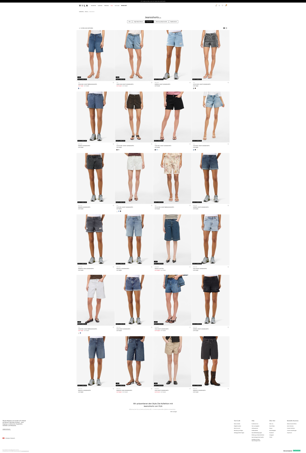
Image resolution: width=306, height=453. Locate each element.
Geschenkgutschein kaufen (258, 437)
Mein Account (237, 428)
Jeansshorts (149, 21)
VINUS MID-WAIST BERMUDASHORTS (87, 84)
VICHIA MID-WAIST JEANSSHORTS (201, 84)
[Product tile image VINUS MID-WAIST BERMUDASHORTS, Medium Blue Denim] (95, 55)
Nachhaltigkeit (272, 430)
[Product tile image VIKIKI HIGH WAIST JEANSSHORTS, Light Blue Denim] (134, 55)
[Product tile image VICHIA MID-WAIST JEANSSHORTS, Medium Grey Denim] (210, 55)
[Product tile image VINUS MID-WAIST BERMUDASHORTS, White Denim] (95, 300)
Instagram (271, 435)
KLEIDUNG (81, 11)
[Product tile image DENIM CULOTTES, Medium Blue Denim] (172, 239)
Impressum (289, 432)
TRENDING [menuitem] (106, 5)
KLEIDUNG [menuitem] (100, 5)
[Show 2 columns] (226, 28)
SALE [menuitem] (112, 5)
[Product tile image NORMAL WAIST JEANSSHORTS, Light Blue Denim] (172, 55)
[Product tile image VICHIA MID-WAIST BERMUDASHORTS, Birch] (172, 178)
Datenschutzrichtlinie (291, 423)
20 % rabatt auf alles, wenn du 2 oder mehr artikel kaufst (153, 1)
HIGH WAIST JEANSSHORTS (200, 268)
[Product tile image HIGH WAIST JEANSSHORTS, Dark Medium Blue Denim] (172, 300)
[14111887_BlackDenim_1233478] (155, 150)
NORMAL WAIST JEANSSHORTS (162, 84)
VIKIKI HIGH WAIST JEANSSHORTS (124, 84)
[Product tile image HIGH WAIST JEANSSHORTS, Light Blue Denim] (210, 239)
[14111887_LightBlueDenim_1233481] (157, 150)
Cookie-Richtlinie (291, 428)
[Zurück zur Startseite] (83, 5)
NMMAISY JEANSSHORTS (199, 390)
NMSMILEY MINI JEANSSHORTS (86, 268)
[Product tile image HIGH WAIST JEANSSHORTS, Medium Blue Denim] (134, 300)
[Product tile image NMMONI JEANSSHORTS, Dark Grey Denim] (95, 178)
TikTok (270, 437)
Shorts (86, 11)
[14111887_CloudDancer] (159, 150)
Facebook (271, 432)
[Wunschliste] (222, 5)
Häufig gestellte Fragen (239, 432)
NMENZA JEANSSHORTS (84, 145)
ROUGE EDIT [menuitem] (124, 5)
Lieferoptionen (255, 428)
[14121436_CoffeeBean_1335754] (195, 88)
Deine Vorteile (237, 423)
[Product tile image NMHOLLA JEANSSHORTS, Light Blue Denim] (134, 239)
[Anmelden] (216, 5)
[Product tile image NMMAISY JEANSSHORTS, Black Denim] (210, 361)
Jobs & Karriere (290, 426)
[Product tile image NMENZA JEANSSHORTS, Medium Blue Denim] (95, 117)
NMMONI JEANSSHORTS (84, 207)
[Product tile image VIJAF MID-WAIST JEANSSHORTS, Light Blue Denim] (210, 117)
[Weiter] (113, 55)
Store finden (272, 426)
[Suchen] (219, 5)
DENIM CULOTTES (159, 268)
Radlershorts (173, 21)
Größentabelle (255, 430)
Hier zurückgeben (255, 426)
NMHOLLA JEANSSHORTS (122, 268)
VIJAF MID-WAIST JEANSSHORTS (163, 145)
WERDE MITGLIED (6, 429)
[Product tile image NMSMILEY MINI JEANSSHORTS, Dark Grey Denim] (95, 239)
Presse (270, 428)
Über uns (271, 423)
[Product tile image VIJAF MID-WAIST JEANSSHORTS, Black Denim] (172, 117)
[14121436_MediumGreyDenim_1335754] (193, 88)
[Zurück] (77, 55)
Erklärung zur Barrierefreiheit (258, 435)
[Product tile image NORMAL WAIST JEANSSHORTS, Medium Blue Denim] (210, 178)
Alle (130, 21)
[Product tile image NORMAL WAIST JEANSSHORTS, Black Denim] (210, 300)
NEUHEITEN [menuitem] (93, 5)
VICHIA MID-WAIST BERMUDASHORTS (164, 207)
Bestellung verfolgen (238, 430)
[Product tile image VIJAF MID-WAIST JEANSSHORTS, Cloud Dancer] (134, 178)
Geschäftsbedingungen (257, 432)
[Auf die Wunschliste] (113, 83)
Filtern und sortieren (87, 28)
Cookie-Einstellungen (292, 430)
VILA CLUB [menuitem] (117, 5)
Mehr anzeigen (173, 411)
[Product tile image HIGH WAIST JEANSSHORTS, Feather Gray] (172, 361)
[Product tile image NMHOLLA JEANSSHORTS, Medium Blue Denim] (95, 361)
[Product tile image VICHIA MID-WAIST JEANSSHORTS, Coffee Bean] (134, 117)
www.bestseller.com (25, 451)
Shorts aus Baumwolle (161, 21)
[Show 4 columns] (224, 28)
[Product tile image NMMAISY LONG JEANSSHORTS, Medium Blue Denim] (134, 361)
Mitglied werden (237, 426)
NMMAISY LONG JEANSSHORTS (124, 390)
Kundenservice (255, 423)
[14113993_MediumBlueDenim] (79, 88)
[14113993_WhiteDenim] (80, 88)
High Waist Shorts (138, 21)
